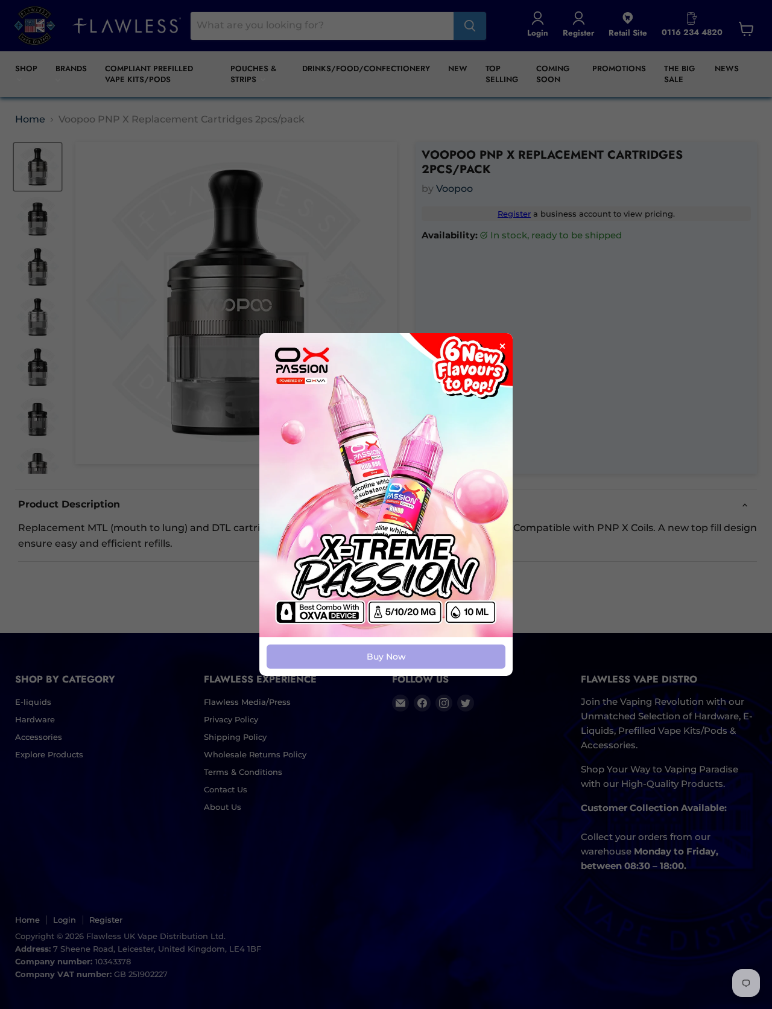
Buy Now (386, 656)
